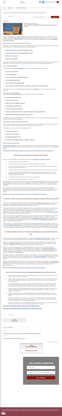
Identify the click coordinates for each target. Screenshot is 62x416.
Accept (3, 413)
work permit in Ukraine (19, 38)
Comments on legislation (21, 7)
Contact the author (14, 320)
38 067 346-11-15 (50, 2)
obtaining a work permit (52, 212)
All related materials (53, 341)
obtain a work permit (42, 203)
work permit (36, 89)
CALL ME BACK (41, 378)
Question (58, 2)
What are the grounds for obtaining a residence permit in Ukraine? (28, 267)
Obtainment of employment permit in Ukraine (40, 25)
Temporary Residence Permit (13, 50)
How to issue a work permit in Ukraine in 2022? (14, 338)
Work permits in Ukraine (9, 145)
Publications (10, 7)
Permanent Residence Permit (13, 53)
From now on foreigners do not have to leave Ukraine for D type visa (29, 194)
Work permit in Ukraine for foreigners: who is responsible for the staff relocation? (32, 150)
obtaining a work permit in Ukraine (41, 159)
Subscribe (55, 17)
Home (4, 7)
